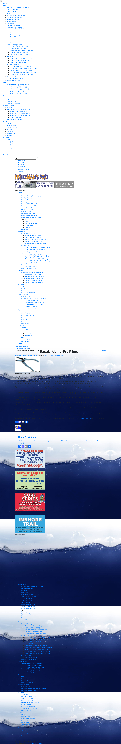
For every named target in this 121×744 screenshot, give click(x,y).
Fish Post (103, 350)
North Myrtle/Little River (29, 608)
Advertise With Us (23, 170)
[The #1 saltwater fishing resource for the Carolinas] (32, 177)
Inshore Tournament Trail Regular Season (22, 58)
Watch (8, 98)
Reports (5, 5)
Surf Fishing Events (13, 64)
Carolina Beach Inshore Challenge (20, 54)
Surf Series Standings (16, 78)
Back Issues (10, 135)
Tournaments (7, 43)
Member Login (11, 107)
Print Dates (10, 129)
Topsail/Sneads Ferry (13, 19)
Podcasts (6, 96)
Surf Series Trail (11, 76)
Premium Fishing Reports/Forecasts (18, 7)
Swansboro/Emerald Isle (14, 17)
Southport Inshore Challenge (19, 52)
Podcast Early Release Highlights (20, 113)
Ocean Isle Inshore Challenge (19, 46)
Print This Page (48, 355)
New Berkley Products (22, 348)
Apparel (9, 139)
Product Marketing (27, 704)
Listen (8, 100)
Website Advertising (27, 698)
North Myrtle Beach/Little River (16, 29)
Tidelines (12, 39)
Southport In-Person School (18, 92)
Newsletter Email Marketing (30, 702)
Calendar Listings (26, 710)
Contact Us (21, 171)
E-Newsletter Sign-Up (13, 127)
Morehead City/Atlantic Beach (16, 15)
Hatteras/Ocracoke (12, 11)
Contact (9, 123)
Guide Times (10, 41)
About (5, 121)
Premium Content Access (14, 119)
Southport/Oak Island (13, 25)
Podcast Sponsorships (13, 103)
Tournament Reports (16, 35)
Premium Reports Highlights (18, 111)
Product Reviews (15, 37)
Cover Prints (10, 149)
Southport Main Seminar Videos (20, 94)
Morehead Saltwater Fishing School (18, 84)
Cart (11, 143)
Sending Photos (11, 125)
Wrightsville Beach (12, 21)
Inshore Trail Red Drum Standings (20, 60)
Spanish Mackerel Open (14, 80)
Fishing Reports (23, 584)
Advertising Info (23, 692)
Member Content (8, 105)
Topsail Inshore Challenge (18, 48)
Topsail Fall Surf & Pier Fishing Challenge (22, 74)
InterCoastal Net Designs (34, 743)
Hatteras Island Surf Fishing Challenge (22, 70)
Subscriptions (11, 133)
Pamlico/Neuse (11, 13)
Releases (12, 33)
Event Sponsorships (27, 700)
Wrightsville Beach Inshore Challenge (21, 50)
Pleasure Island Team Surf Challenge (21, 66)
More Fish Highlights (16, 117)
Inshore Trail (10, 56)
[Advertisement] (30, 547)
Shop (11, 141)
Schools (5, 82)
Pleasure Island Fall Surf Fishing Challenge (23, 72)
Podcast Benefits (12, 102)
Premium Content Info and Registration (19, 109)
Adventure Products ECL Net (25, 346)
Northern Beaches (12, 9)
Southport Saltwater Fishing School (18, 90)
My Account (13, 147)
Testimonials (25, 694)
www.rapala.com (86, 418)
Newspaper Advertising (28, 696)
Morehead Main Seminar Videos (20, 88)
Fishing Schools (23, 661)
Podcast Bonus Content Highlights (20, 115)
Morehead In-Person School (18, 86)
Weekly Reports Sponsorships (30, 708)
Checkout (13, 145)
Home (5, 3)
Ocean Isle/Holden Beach (14, 27)
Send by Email (58, 355)
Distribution (10, 131)
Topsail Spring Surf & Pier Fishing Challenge (23, 68)
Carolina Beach (11, 23)
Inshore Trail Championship (18, 62)
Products (6, 137)
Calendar (6, 155)
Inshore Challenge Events (14, 45)
